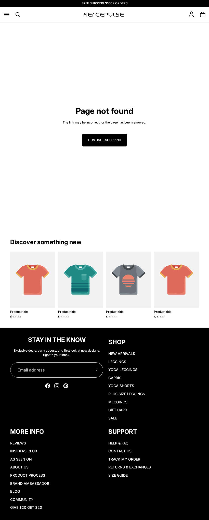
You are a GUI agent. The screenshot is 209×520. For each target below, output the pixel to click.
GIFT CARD (117, 410)
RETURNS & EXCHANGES (129, 467)
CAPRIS (114, 378)
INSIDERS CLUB (23, 451)
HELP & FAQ (118, 443)
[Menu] (6, 14)
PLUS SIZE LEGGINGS (126, 394)
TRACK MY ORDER (124, 459)
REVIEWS (18, 443)
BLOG (15, 491)
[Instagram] (57, 386)
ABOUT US (19, 467)
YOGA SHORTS (121, 385)
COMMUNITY (21, 499)
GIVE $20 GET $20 (26, 507)
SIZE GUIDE (118, 475)
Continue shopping (104, 140)
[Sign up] (95, 370)
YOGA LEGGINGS (122, 369)
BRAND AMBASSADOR (29, 483)
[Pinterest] (66, 386)
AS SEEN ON (21, 459)
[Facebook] (48, 386)
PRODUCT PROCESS (27, 475)
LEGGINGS (117, 362)
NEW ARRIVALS (121, 353)
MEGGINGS (117, 402)
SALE (112, 418)
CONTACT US (120, 451)
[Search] (17, 14)
